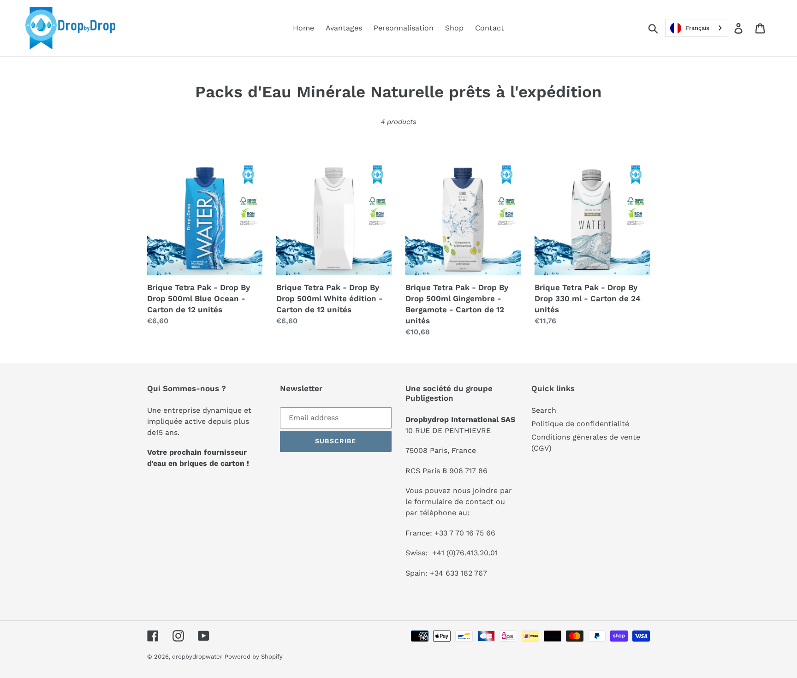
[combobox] (696, 28)
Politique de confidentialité (580, 423)
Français (697, 27)
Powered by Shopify (254, 656)
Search (543, 410)
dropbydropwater (197, 656)
